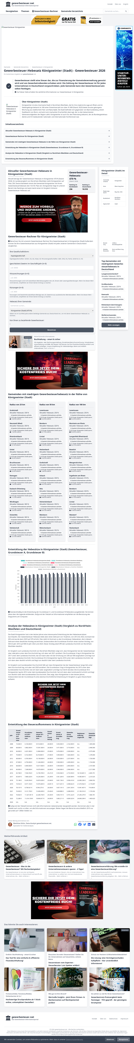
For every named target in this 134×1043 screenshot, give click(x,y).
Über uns (118, 4)
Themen (25, 11)
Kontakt (110, 4)
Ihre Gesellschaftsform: (19, 251)
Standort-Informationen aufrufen (22, 415)
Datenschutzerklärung (74, 1039)
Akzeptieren (123, 1039)
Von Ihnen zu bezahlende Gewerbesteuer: (27, 320)
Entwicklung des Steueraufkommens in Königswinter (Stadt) (29, 159)
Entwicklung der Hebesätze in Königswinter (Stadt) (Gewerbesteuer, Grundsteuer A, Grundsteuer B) (44, 147)
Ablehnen (110, 1039)
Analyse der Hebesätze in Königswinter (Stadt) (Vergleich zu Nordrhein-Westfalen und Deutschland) (44, 153)
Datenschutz (113, 1019)
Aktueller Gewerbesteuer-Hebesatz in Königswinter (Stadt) (28, 131)
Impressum (124, 1019)
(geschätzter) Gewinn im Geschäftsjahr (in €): (28, 263)
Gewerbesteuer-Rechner (46, 11)
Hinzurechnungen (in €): (19, 273)
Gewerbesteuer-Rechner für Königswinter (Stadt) (24, 136)
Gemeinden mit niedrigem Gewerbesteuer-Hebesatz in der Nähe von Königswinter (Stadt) (40, 142)
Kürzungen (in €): (17, 287)
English (125, 4)
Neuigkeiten (12, 11)
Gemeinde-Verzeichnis (72, 11)
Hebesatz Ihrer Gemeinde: (20, 301)
